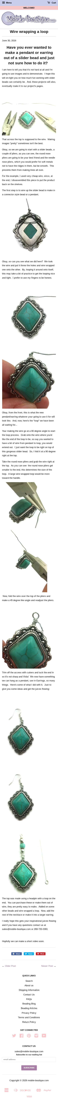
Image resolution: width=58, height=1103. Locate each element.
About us (29, 985)
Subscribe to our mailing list (29, 1055)
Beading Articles (29, 1008)
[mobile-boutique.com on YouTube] (44, 1036)
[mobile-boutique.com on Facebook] (21, 1036)
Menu (9, 3)
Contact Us (29, 994)
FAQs (29, 999)
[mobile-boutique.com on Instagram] (36, 1036)
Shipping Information (29, 990)
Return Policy (29, 1022)
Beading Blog (29, 1003)
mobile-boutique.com (38, 1080)
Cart (53, 3)
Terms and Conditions (29, 1017)
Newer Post (47, 966)
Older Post (10, 966)
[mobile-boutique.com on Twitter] (14, 1036)
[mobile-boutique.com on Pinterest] (29, 1036)
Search (29, 981)
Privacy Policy (29, 1013)
